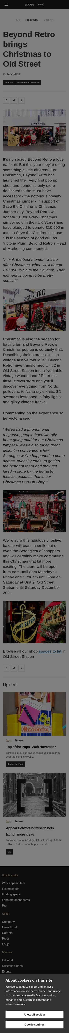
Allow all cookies (34, 1014)
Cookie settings (34, 1024)
